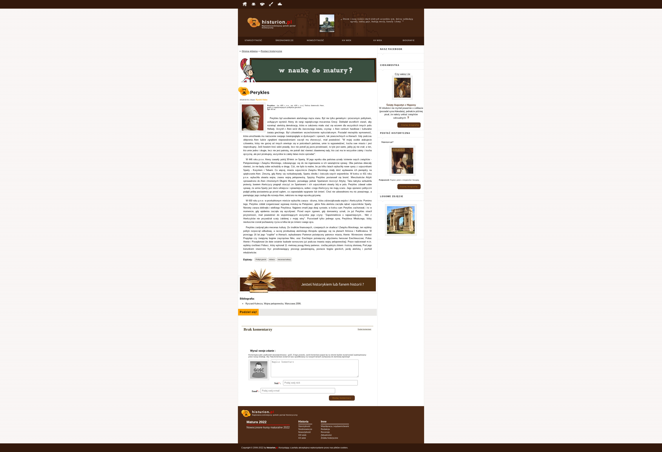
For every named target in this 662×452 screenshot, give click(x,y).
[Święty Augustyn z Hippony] (402, 99)
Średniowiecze (284, 40)
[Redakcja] (253, 4)
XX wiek (377, 40)
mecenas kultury (284, 259)
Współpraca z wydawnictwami (335, 426)
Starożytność (253, 40)
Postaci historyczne (271, 51)
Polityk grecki (261, 259)
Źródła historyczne (329, 438)
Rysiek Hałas (261, 100)
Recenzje (325, 432)
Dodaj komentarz (364, 329)
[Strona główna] (244, 4)
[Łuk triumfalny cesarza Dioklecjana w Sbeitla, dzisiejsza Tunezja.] (401, 235)
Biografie (409, 40)
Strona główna (250, 51)
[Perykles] (252, 132)
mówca (272, 259)
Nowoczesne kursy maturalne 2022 (268, 427)
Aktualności (326, 435)
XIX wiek (346, 40)
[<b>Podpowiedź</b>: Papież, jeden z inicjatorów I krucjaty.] (402, 175)
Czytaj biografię (410, 125)
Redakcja (325, 429)
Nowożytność (315, 40)
